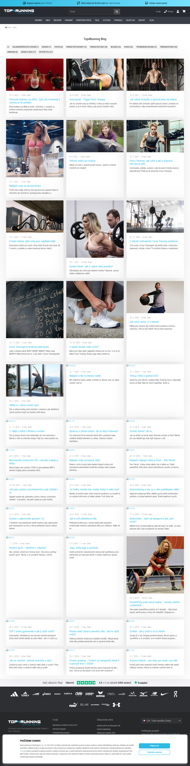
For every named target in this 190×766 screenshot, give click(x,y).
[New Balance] (154, 694)
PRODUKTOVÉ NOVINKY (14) (76, 47)
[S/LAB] (84, 704)
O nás (158, 11)
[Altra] (36, 694)
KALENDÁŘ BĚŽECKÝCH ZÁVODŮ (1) (26, 47)
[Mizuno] (143, 694)
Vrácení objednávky (104, 729)
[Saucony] (105, 704)
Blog (14, 27)
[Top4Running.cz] (28, 722)
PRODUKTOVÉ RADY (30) (98, 47)
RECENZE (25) (116, 47)
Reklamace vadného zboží (106, 733)
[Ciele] (79, 694)
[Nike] (164, 694)
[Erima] (100, 694)
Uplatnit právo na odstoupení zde (108, 726)
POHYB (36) (58, 47)
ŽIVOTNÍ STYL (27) (45, 52)
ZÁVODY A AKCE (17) (28, 52)
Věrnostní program (59, 729)
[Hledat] (117, 11)
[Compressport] (89, 694)
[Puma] (73, 704)
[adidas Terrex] (25, 694)
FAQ (171, 734)
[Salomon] (95, 704)
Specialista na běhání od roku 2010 (65, 725)
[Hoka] (111, 694)
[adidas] (14, 694)
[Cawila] (68, 694)
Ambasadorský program (61, 733)
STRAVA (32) (128, 47)
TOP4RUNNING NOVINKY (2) (146, 47)
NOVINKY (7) (46, 47)
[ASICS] (46, 694)
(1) (8, 47)
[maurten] (132, 694)
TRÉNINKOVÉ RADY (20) (168, 47)
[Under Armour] (116, 704)
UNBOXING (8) (12, 52)
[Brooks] (57, 694)
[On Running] (175, 694)
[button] (112, 11)
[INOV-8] (121, 694)
